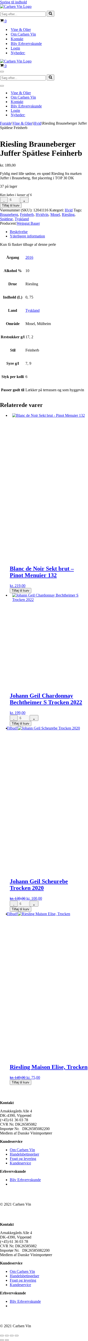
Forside (5, 123)
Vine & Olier (21, 29)
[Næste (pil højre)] (7, 1340)
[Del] (12, 1335)
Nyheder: (18, 53)
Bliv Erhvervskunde (26, 43)
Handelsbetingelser (24, 1154)
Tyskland (22, 219)
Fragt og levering (23, 1159)
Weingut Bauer (28, 223)
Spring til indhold (13, 2)
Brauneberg (9, 214)
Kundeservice (20, 1163)
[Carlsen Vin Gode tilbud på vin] (16, 6)
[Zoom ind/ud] (2, 1335)
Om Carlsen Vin (23, 34)
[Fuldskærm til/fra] (7, 1335)
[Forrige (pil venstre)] (2, 1340)
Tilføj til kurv (11, 205)
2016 (29, 257)
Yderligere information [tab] (27, 236)
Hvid (37, 123)
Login (15, 48)
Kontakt (17, 39)
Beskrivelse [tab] (19, 232)
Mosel (55, 214)
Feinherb (27, 214)
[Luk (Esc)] (17, 1335)
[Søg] (50, 14)
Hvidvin (42, 214)
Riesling (68, 214)
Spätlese (6, 219)
